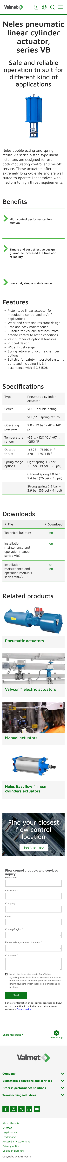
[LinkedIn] (29, 1109)
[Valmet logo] (17, 7)
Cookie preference (13, 1150)
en (51, 532)
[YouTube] (37, 1109)
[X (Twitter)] (21, 1109)
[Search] (52, 7)
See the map (33, 847)
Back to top (56, 1037)
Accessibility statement (16, 1141)
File (10, 524)
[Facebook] (5, 1109)
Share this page (12, 1034)
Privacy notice (11, 1146)
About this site (11, 1123)
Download (55, 524)
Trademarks (9, 1136)
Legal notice (9, 1132)
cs (50, 564)
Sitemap (7, 1127)
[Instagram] (13, 1109)
